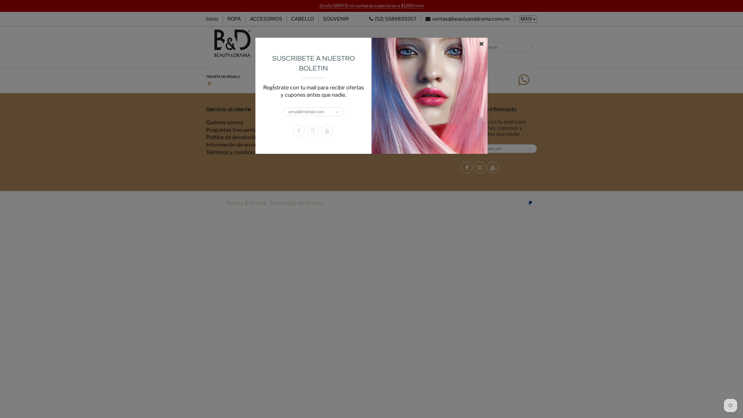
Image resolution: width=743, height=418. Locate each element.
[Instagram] (313, 130)
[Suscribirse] (337, 112)
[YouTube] (327, 130)
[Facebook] (298, 130)
